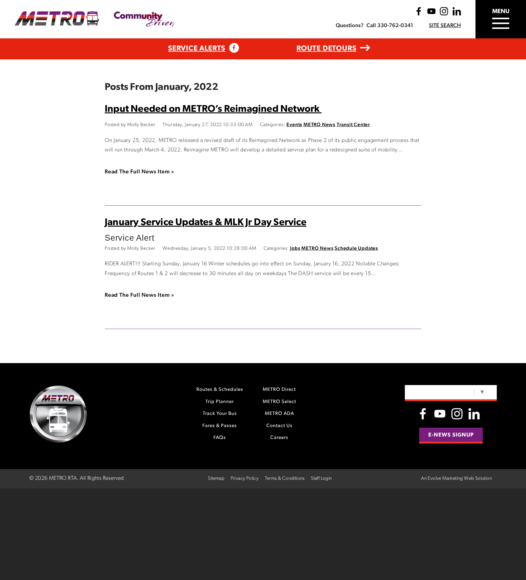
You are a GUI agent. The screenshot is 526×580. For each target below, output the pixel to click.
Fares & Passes (219, 425)
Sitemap (216, 478)
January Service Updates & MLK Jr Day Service (206, 223)
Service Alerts (196, 48)
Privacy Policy (245, 478)
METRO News (319, 124)
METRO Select (279, 401)
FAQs (219, 437)
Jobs (295, 248)
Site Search (445, 26)
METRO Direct (279, 389)
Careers (279, 437)
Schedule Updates (356, 248)
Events (294, 124)
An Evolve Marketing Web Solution (456, 478)
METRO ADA (279, 413)
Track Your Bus (220, 413)
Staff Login (321, 478)
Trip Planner (219, 401)
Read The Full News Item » (139, 172)
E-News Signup (451, 435)
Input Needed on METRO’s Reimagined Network (213, 109)
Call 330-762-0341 (389, 26)
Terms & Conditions (285, 478)
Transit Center (353, 124)
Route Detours (326, 48)
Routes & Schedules (219, 389)
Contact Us (279, 425)
